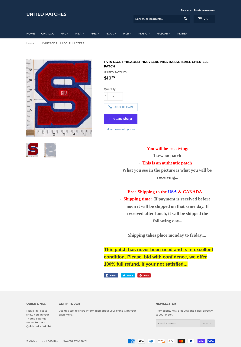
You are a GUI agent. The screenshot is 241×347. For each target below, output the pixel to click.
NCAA (110, 33)
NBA (78, 33)
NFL (64, 33)
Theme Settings (36, 318)
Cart (207, 18)
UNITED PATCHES (46, 14)
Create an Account (204, 10)
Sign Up (207, 323)
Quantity (110, 89)
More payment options (121, 129)
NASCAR (163, 33)
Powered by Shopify (74, 340)
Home (30, 33)
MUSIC (143, 33)
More (181, 33)
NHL (94, 33)
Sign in (185, 10)
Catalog (47, 33)
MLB (126, 33)
